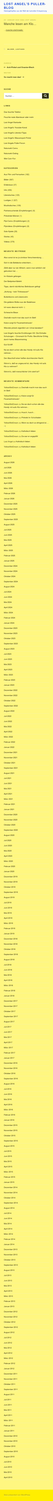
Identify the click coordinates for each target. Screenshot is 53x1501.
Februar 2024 (9, 617)
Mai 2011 (8, 1410)
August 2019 (9, 897)
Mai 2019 (8, 913)
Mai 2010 (8, 1472)
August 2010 (9, 1456)
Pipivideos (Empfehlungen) (15, 226)
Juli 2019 (7, 902)
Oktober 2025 (9, 514)
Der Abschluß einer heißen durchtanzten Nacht (23, 358)
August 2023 (9, 648)
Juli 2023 (7, 654)
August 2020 (9, 835)
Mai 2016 (8, 1099)
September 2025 (11, 519)
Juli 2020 (7, 840)
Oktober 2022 (9, 700)
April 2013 (8, 1291)
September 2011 (11, 1389)
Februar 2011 (9, 1425)
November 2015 (10, 1130)
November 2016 (10, 1068)
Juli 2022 (7, 716)
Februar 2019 (9, 928)
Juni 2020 (8, 845)
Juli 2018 (7, 964)
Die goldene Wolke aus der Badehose (19, 302)
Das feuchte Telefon (12, 112)
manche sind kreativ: (14, 30)
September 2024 (11, 581)
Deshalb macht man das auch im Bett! (20, 317)
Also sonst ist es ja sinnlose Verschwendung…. (24, 257)
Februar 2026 (9, 493)
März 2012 (8, 1358)
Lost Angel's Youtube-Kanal (15, 127)
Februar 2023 (9, 680)
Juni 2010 (8, 1467)
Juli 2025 (7, 529)
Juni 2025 (8, 535)
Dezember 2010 (10, 1436)
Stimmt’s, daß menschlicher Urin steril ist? (21, 371)
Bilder (10, 49)
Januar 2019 (9, 933)
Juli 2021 (7, 778)
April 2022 (8, 731)
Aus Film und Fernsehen (14, 174)
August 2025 (9, 524)
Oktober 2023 (9, 638)
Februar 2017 (9, 1052)
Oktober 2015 (9, 1135)
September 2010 (11, 1451)
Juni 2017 (8, 1032)
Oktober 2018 (9, 949)
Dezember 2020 (10, 814)
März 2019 (8, 923)
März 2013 (8, 1296)
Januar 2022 (9, 747)
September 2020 (11, 830)
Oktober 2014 (9, 1197)
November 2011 (10, 1379)
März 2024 (8, 612)
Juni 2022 (8, 721)
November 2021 (10, 757)
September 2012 (11, 1327)
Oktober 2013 (9, 1259)
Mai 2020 (8, 850)
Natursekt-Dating (11, 153)
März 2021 (8, 799)
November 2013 (10, 1254)
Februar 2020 (9, 866)
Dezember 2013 (10, 1249)
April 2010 (8, 1477)
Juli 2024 (7, 591)
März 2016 (8, 1109)
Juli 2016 (7, 1089)
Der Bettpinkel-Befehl (13, 281)
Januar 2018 (9, 995)
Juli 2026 (7, 467)
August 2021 (9, 773)
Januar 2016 (9, 1120)
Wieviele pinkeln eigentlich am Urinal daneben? (23, 327)
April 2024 (8, 607)
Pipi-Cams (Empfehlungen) (15, 221)
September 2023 (11, 643)
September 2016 (11, 1078)
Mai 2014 (8, 1223)
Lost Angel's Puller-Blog (25, 6)
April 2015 (8, 1166)
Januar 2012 (9, 1368)
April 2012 (8, 1353)
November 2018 (10, 944)
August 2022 (9, 711)
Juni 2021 (8, 783)
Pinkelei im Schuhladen (31, 417)
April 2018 (8, 980)
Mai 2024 (8, 602)
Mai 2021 (8, 788)
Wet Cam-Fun (10, 158)
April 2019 (8, 918)
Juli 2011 (7, 1399)
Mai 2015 (8, 1161)
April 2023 (8, 669)
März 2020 (8, 861)
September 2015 (11, 1140)
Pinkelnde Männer (11, 215)
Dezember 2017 (10, 1001)
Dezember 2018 (10, 938)
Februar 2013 (9, 1301)
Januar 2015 (9, 1182)
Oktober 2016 (9, 1073)
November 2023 (10, 633)
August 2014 (9, 1208)
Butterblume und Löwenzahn (16, 296)
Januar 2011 (9, 1430)
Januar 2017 (9, 1058)
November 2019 (10, 881)
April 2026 (8, 483)
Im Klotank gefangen (12, 276)
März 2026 (8, 488)
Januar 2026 (9, 498)
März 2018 (8, 985)
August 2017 (9, 1021)
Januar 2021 (9, 809)
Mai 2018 (8, 975)
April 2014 (8, 1228)
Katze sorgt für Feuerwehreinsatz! (18, 322)
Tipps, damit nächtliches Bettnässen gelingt (22, 286)
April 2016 (8, 1104)
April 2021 (8, 793)
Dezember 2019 (10, 876)
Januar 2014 (9, 1244)
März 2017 (8, 1047)
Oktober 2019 (9, 887)
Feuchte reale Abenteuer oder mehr (19, 117)
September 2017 (11, 1016)
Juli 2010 (7, 1461)
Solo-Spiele (8, 231)
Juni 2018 (8, 969)
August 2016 (9, 1083)
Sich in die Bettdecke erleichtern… (18, 262)
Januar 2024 (9, 623)
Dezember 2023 (10, 628)
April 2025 (8, 545)
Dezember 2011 (10, 1373)
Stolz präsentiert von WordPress (17, 1495)
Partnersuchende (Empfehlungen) (18, 210)
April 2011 (8, 1415)
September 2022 (11, 705)
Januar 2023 (9, 685)
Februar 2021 (9, 804)
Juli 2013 (7, 1275)
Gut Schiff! (8, 344)
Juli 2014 (7, 1213)
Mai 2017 (8, 1037)
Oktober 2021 (9, 762)
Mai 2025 (8, 540)
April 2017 (8, 1042)
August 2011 (9, 1394)
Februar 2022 (9, 742)
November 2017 (10, 1006)
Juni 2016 (8, 1094)
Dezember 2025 (10, 503)
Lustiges (20, 49)
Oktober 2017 (9, 1011)
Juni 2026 (8, 472)
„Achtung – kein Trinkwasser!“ (16, 291)
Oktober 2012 (9, 1322)
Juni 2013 (8, 1280)
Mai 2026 (8, 478)
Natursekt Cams (11, 148)
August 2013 (9, 1270)
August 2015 (9, 1146)
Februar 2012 (9, 1363)
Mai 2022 (8, 726)
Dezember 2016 (10, 1063)
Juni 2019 (8, 907)
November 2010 (10, 1441)
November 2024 (10, 571)
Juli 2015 (7, 1151)
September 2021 (11, 768)
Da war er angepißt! (29, 436)
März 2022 (8, 736)
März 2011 (8, 1420)
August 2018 (9, 959)
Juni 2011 (8, 1404)
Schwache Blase (11, 312)
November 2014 (10, 1192)
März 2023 (8, 674)
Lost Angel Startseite (12, 122)
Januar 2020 (9, 871)
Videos (7, 241)
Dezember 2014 (10, 1187)
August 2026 (9, 462)
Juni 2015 (8, 1156)
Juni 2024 (8, 597)
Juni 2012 (8, 1342)
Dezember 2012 (10, 1311)
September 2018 (11, 954)
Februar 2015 (9, 1177)
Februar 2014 (9, 1239)
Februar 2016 (9, 1114)
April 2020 (8, 856)
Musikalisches (10, 205)
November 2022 (10, 695)
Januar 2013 (9, 1306)
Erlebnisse (8, 184)
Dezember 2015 (10, 1125)
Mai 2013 (8, 1285)
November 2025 (10, 509)
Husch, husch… (28, 412)
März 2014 (8, 1234)
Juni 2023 (8, 659)
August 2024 (9, 586)
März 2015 (8, 1171)
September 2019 (11, 892)
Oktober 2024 (9, 576)
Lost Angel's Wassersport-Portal (17, 138)
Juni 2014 (8, 1218)
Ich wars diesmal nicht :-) (14, 307)
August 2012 (9, 1332)
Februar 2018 (9, 990)
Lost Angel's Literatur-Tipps (15, 132)
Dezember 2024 (10, 566)
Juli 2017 (7, 1026)
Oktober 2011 (9, 1384)
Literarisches (9, 195)
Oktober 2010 (9, 1446)
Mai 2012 (8, 1347)
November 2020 (10, 819)
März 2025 (8, 550)
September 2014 (11, 1202)
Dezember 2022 (10, 690)
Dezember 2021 (10, 752)
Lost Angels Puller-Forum (14, 143)
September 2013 (11, 1265)
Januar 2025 (9, 560)
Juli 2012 (7, 1337)
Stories (7, 236)
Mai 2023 (8, 664)
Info (5, 190)
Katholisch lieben (28, 431)
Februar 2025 (9, 555)
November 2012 (10, 1316)
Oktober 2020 (9, 824)
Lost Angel (30, 20)
